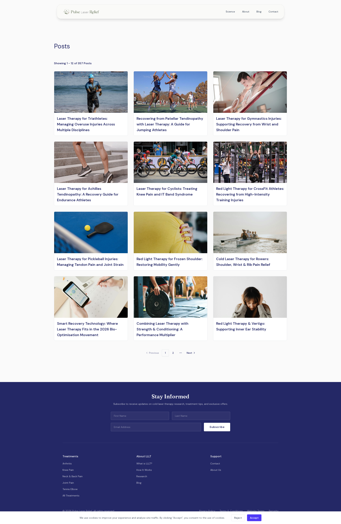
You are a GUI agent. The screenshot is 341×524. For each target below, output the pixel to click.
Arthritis (67, 463)
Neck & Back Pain (73, 476)
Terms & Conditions (231, 510)
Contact (273, 11)
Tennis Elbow (70, 489)
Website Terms (255, 510)
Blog (258, 11)
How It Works (144, 470)
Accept (254, 517)
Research (141, 476)
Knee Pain (68, 470)
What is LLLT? (144, 463)
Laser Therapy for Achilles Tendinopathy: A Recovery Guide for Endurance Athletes (87, 194)
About (245, 11)
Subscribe (217, 427)
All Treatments (71, 495)
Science (230, 11)
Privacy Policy (207, 510)
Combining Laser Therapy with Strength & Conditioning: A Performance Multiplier (162, 329)
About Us (215, 470)
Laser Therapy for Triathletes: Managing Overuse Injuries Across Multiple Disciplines (86, 124)
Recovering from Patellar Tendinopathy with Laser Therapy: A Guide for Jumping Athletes (170, 124)
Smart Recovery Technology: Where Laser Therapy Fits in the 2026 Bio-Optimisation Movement (87, 329)
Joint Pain (68, 482)
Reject (238, 517)
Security (273, 510)
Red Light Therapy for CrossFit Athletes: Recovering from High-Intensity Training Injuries (250, 194)
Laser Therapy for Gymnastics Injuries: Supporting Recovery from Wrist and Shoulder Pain (249, 124)
